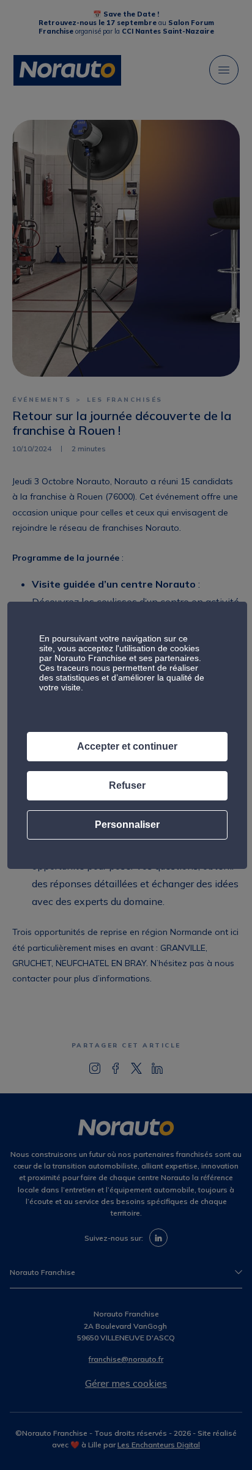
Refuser (127, 785)
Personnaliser (127, 824)
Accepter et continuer (127, 746)
